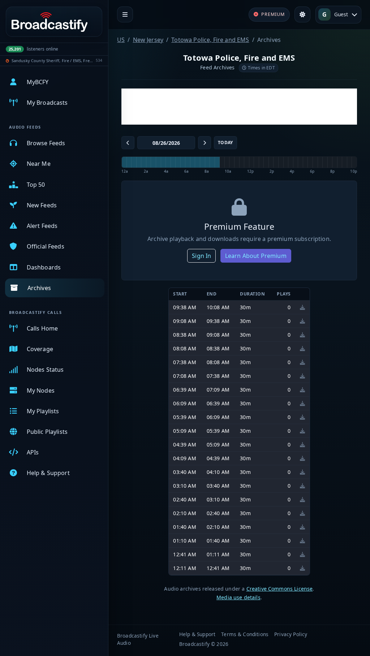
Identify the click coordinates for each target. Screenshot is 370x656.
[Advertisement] (239, 107)
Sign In (201, 256)
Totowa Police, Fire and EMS (210, 40)
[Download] (302, 307)
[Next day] (204, 142)
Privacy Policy (290, 634)
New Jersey (148, 40)
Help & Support (197, 634)
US (121, 40)
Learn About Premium (256, 256)
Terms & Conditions (244, 634)
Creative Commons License (279, 588)
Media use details (238, 597)
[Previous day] (127, 142)
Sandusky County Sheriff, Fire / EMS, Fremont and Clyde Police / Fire (53, 60)
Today (225, 142)
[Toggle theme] (302, 14)
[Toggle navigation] (125, 14)
